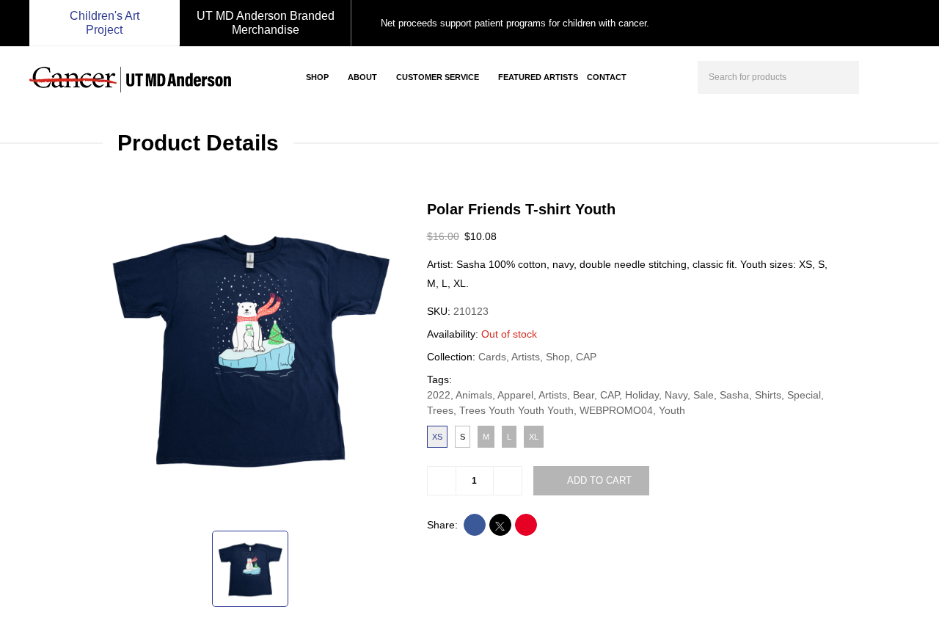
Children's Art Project (104, 23)
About (362, 77)
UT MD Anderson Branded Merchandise (266, 23)
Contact (606, 77)
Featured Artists (538, 77)
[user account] (876, 75)
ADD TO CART (599, 480)
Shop (317, 77)
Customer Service (437, 77)
